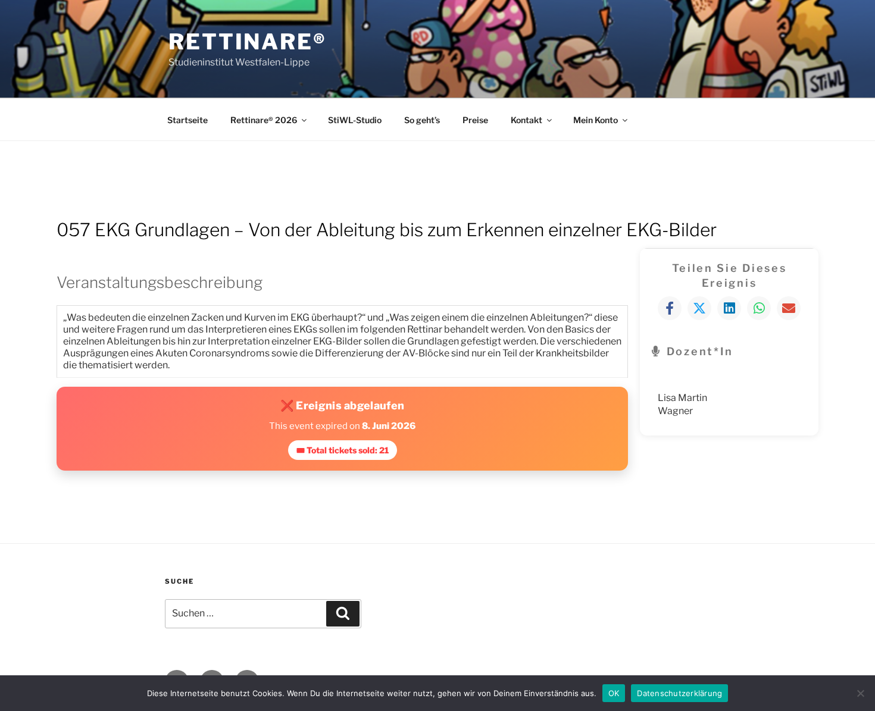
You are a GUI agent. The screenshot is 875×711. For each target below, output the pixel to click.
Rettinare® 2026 (263, 120)
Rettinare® (247, 42)
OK (614, 692)
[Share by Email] (789, 308)
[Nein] (860, 693)
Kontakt (526, 120)
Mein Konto (595, 120)
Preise (475, 120)
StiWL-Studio (355, 120)
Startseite (187, 120)
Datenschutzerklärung (679, 692)
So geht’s (422, 120)
